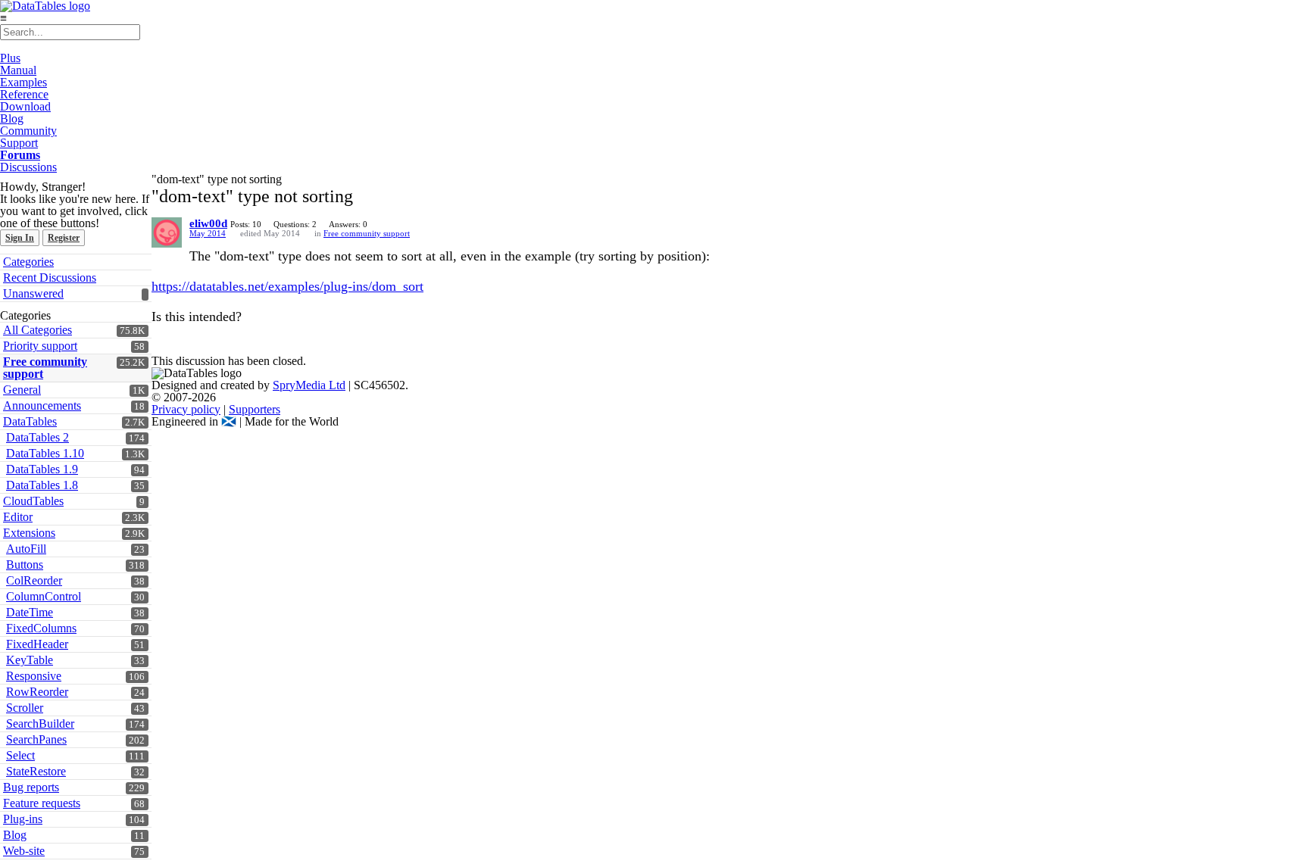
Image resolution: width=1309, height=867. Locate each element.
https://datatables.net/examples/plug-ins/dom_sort (287, 286)
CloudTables (33, 500)
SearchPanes (36, 739)
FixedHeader (37, 644)
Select (20, 755)
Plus (10, 57)
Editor (18, 516)
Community (28, 130)
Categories (28, 261)
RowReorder (37, 691)
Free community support (45, 367)
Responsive (33, 675)
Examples (23, 82)
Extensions (29, 532)
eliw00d (208, 223)
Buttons (24, 564)
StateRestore (36, 771)
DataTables (30, 421)
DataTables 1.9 (42, 469)
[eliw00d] (167, 232)
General (22, 389)
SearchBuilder (40, 723)
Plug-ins (22, 818)
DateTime (29, 612)
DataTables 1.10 (45, 453)
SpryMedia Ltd (309, 385)
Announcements (42, 405)
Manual (18, 70)
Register (64, 237)
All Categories (37, 329)
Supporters (254, 409)
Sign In (19, 237)
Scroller (24, 707)
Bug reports (31, 787)
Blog (11, 118)
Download (25, 106)
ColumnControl (43, 596)
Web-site (24, 850)
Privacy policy (186, 409)
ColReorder (34, 580)
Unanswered (33, 293)
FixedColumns (41, 628)
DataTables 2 (37, 437)
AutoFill (26, 548)
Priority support (40, 345)
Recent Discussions (49, 277)
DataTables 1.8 (42, 485)
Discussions (28, 167)
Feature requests (41, 803)
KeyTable (29, 659)
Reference (24, 94)
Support (19, 142)
